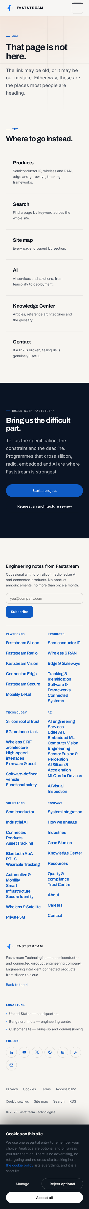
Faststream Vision (22, 663)
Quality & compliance (58, 876)
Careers (55, 905)
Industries (57, 832)
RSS (72, 1101)
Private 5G (15, 917)
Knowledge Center (65, 853)
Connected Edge (21, 673)
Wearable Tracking (23, 864)
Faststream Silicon (22, 642)
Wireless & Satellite (23, 907)
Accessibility (66, 1089)
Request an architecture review (44, 506)
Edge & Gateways (64, 663)
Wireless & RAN (62, 653)
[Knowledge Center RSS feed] (75, 1052)
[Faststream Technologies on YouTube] (24, 1052)
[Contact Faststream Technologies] (11, 1065)
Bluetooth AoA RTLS (19, 856)
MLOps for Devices (65, 775)
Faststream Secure (23, 684)
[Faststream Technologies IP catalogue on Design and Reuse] (62, 1052)
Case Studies (60, 842)
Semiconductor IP (64, 642)
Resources (58, 863)
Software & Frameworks (59, 687)
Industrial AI (16, 822)
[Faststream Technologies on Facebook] (49, 1052)
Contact (55, 915)
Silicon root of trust (22, 721)
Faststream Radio (22, 653)
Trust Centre (59, 884)
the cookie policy (19, 1165)
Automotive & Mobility (18, 877)
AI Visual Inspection (57, 789)
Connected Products (16, 835)
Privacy (12, 1089)
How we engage (62, 822)
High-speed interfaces (16, 756)
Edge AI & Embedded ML (61, 735)
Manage (22, 1184)
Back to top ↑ (17, 984)
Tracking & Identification (59, 676)
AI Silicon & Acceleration (59, 767)
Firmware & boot (21, 763)
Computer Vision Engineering (63, 746)
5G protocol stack (22, 731)
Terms (46, 1089)
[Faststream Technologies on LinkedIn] (11, 1052)
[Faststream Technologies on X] (37, 1052)
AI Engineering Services (61, 724)
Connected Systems (58, 698)
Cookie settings (17, 1101)
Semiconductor (20, 812)
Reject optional (62, 1184)
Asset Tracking (19, 843)
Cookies (29, 1089)
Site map (41, 1101)
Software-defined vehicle (22, 777)
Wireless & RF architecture (18, 745)
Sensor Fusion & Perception (63, 757)
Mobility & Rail (18, 694)
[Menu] (77, 8)
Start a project (44, 490)
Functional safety (21, 784)
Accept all (44, 1197)
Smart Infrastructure (18, 888)
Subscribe (19, 612)
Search (59, 1101)
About (53, 895)
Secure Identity (19, 896)
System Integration (65, 812)
